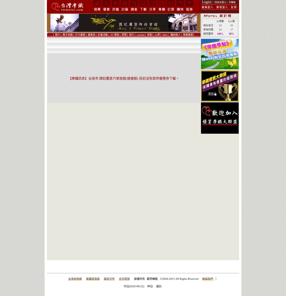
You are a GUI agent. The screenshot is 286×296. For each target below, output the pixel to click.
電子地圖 (68, 34)
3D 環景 (114, 34)
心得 (157, 34)
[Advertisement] (220, 197)
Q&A (165, 34)
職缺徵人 (175, 34)
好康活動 (103, 34)
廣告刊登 (109, 278)
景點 (149, 34)
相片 (131, 34)
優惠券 (91, 34)
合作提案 (124, 278)
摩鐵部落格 (93, 278)
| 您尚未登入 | (220, 2)
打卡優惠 (80, 34)
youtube (141, 34)
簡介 (57, 34)
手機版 (232, 2)
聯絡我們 (207, 278)
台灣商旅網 (75, 278)
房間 (124, 34)
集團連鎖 (188, 34)
